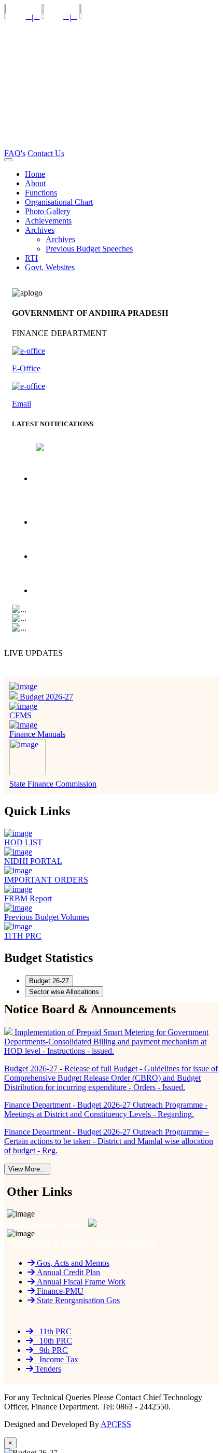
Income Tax (55, 1359)
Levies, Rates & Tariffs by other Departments (81, 1242)
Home (35, 174)
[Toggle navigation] (8, 159)
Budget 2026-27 (45, 696)
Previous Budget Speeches (89, 248)
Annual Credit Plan (67, 1272)
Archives (60, 239)
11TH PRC (22, 935)
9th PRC (50, 1350)
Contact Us (45, 153)
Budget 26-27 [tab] (49, 981)
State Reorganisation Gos (77, 1300)
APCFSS (116, 1424)
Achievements (48, 220)
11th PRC (52, 1331)
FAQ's (14, 153)
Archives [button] (39, 230)
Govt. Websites (50, 267)
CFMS (20, 715)
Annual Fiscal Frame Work (80, 1281)
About (35, 183)
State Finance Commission (52, 783)
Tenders (47, 1368)
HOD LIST (23, 842)
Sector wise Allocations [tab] (64, 992)
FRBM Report (28, 898)
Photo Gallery (48, 211)
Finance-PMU (59, 1291)
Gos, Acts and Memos (72, 1263)
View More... (27, 1169)
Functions (41, 192)
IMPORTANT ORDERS (46, 879)
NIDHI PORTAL (33, 861)
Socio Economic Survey (47, 1224)
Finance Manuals (37, 734)
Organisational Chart (59, 202)
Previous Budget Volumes (46, 917)
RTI (31, 258)
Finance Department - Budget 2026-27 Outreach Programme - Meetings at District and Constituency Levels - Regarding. (119, 544)
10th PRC (52, 1340)
